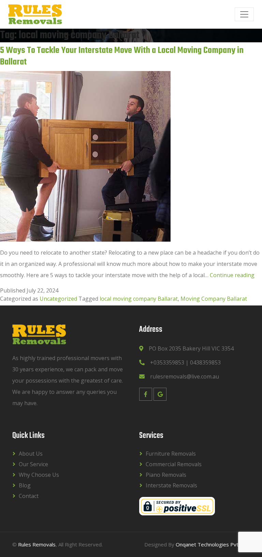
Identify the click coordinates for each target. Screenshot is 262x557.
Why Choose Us (39, 475)
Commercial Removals (174, 464)
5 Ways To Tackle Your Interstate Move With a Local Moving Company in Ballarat (122, 56)
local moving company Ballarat (139, 298)
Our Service (33, 464)
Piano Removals (166, 475)
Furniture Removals (171, 453)
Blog (25, 485)
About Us (31, 453)
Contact (29, 496)
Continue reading (232, 275)
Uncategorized (58, 298)
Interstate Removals (171, 485)
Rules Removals (37, 544)
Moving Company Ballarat (213, 298)
